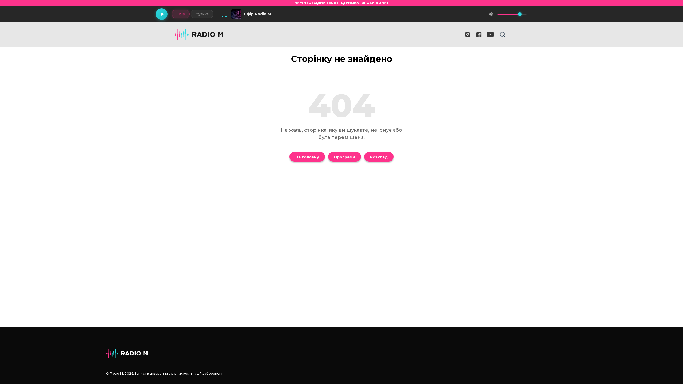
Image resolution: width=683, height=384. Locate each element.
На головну (307, 157)
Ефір (180, 14)
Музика (202, 14)
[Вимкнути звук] (491, 14)
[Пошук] (502, 34)
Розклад (379, 157)
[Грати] (162, 14)
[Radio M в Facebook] (479, 34)
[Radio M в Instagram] (467, 34)
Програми (344, 157)
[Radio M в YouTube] (490, 34)
